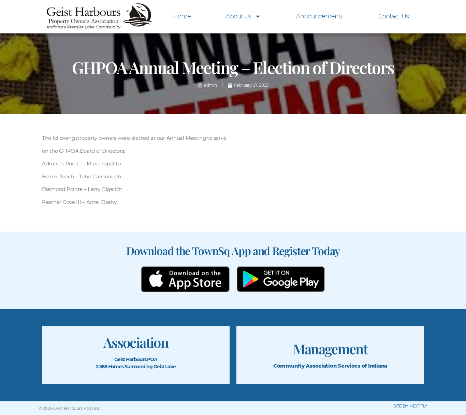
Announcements (319, 16)
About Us (238, 16)
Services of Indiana (362, 365)
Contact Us (393, 16)
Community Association (304, 365)
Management (330, 349)
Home (182, 16)
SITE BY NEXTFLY (410, 406)
